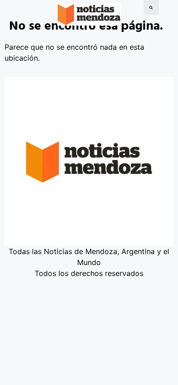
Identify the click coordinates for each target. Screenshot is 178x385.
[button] (151, 7)
